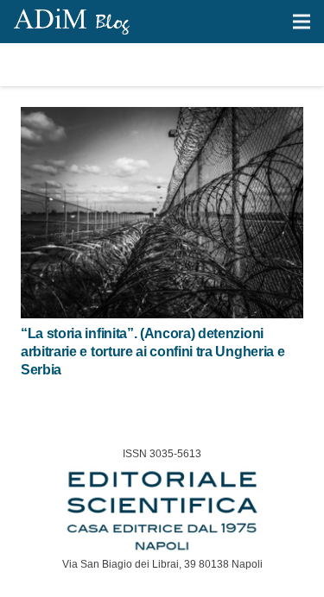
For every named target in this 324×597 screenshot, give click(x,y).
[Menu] (301, 21)
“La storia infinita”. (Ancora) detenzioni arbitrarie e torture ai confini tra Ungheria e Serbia (152, 351)
